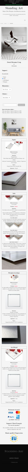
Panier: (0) (14, 3)
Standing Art (14, 8)
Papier (4, 77)
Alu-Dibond (6, 80)
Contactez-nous (12, 0)
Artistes (5, 23)
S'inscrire (17, 2)
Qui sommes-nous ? (20, 0)
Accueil (5, 0)
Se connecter (11, 2)
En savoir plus (5, 73)
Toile (4, 78)
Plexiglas (5, 82)
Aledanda (11, 23)
